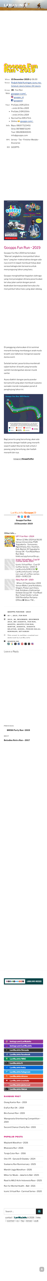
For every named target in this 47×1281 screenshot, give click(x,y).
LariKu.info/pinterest (20, 1085)
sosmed (10, 1221)
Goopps (12, 624)
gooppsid (18, 100)
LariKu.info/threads (19, 1050)
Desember (22, 619)
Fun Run (23, 615)
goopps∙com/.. (19, 93)
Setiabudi (24, 631)
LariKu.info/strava (19, 1076)
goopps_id (19, 97)
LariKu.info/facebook (20, 1054)
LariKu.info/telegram (20, 1072)
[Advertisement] (23, 35)
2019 (15, 615)
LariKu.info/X (16, 1063)
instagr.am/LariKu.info (21, 1046)
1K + (10, 615)
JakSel (21, 629)
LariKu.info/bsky (18, 1067)
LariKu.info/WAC (18, 1059)
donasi (29, 1221)
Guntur (11, 627)
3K (15, 619)
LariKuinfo (17, 5)
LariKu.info (20, 1217)
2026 (31, 1217)
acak (36, 1221)
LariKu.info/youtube (19, 1080)
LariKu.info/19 (23, 512)
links (38, 1217)
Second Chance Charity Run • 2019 (20, 1127)
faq (22, 1221)
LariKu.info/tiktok (18, 1089)
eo (17, 1221)
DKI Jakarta (20, 622)
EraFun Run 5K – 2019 (14, 1108)
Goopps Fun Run (25, 624)
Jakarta (21, 627)
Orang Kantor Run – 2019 (15, 1102)
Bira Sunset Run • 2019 (14, 1113)
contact (8, 1217)
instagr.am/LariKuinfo (20, 1041)
